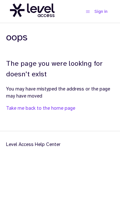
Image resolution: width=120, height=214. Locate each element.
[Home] (32, 20)
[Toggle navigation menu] (88, 11)
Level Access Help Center (33, 144)
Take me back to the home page (40, 108)
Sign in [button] (101, 11)
